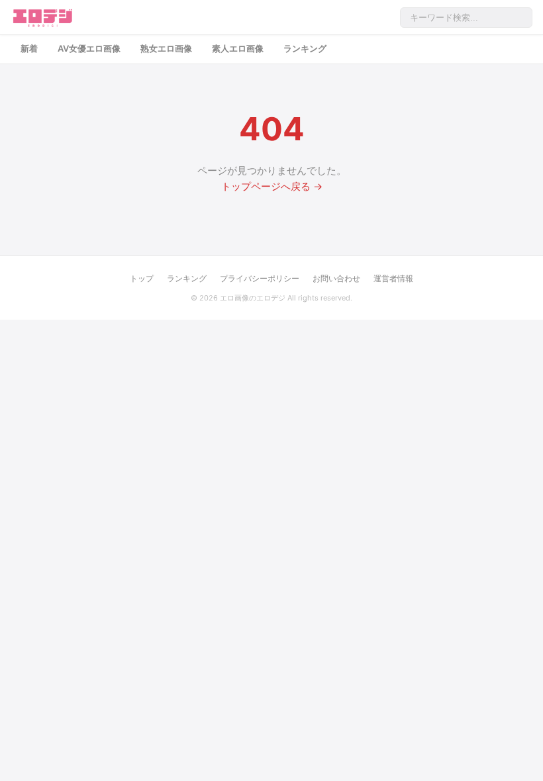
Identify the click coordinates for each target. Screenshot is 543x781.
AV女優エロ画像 (89, 48)
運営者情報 (393, 278)
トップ (142, 278)
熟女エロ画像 (166, 48)
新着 (29, 48)
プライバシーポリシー (259, 278)
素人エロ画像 (238, 48)
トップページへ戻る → (271, 186)
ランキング (304, 48)
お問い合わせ (336, 278)
